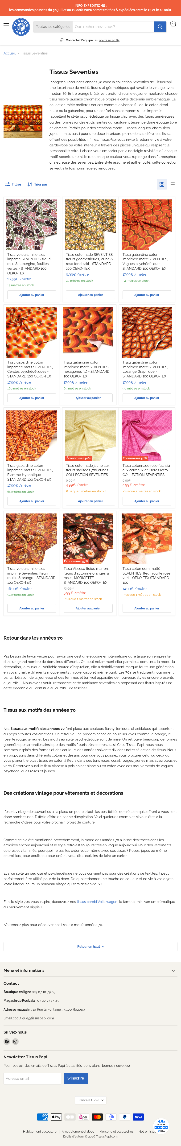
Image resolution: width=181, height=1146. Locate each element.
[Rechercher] (160, 26)
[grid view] (162, 184)
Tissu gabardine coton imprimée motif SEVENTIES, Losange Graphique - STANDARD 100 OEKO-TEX (145, 369)
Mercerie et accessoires (116, 1131)
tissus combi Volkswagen (97, 902)
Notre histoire (148, 1131)
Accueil (10, 53)
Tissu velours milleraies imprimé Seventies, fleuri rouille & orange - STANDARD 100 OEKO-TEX (31, 576)
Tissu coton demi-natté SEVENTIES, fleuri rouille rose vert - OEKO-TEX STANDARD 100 (146, 576)
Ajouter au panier (31, 295)
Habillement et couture (40, 1131)
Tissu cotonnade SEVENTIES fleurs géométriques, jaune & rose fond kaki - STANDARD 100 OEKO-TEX (89, 261)
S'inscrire (75, 1078)
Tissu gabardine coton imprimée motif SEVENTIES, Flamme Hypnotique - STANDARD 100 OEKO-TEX (30, 472)
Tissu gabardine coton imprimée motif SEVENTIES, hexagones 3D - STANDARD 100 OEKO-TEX (87, 369)
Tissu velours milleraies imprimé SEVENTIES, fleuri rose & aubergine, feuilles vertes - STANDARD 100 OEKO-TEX (28, 263)
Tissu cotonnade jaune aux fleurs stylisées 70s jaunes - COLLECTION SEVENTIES (88, 470)
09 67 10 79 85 (109, 40)
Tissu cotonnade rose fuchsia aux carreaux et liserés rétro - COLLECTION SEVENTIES (146, 470)
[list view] (172, 184)
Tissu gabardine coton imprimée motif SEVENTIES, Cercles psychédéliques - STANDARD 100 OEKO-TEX (30, 369)
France (88, 1100)
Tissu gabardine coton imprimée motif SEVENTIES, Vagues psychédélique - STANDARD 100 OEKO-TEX (145, 261)
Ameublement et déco (78, 1131)
